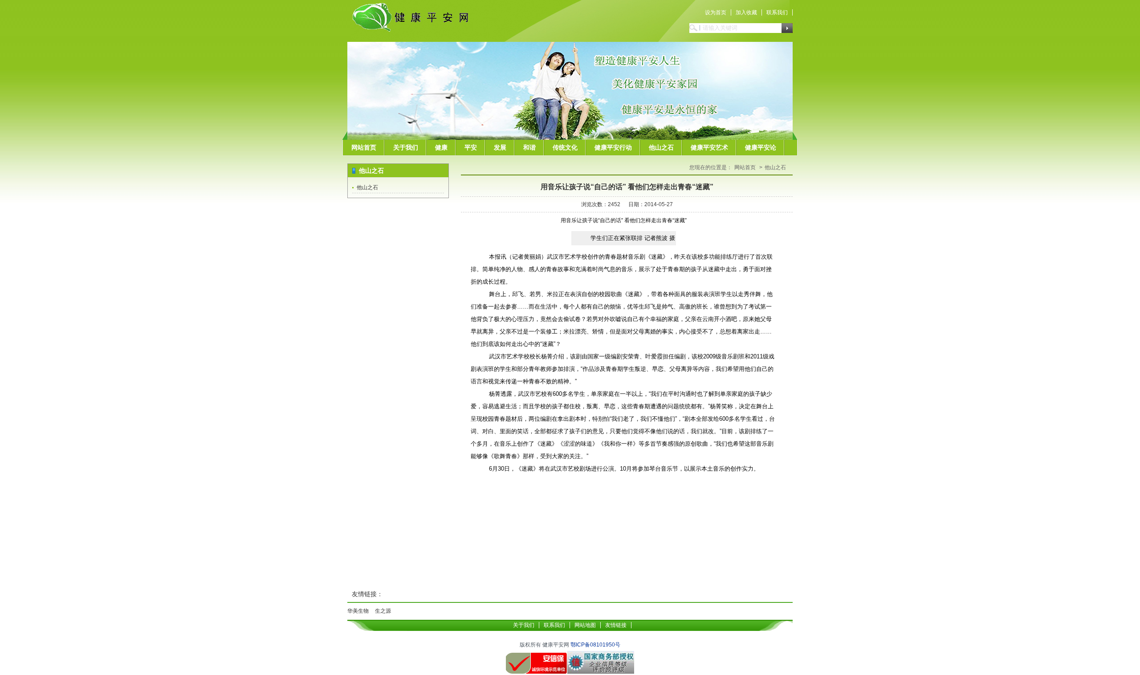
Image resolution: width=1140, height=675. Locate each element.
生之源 (383, 611)
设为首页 (715, 12)
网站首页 (363, 147)
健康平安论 (760, 147)
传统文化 (565, 147)
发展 (500, 147)
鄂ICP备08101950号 (595, 645)
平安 (470, 147)
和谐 (529, 147)
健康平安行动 (613, 147)
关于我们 (405, 147)
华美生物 (358, 611)
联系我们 (777, 12)
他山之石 (661, 147)
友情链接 (616, 625)
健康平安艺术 (709, 147)
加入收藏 (746, 12)
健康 (441, 147)
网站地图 (585, 625)
